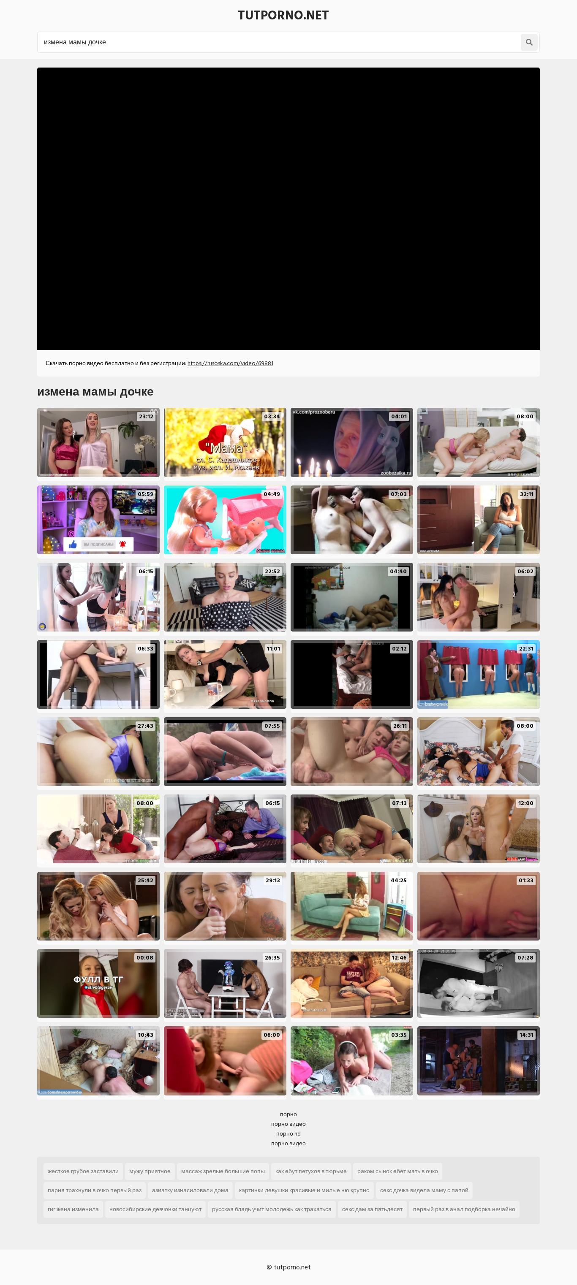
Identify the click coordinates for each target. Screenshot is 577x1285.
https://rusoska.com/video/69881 (230, 363)
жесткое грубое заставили (83, 1171)
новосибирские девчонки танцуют (155, 1209)
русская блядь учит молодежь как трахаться (272, 1209)
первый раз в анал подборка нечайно (464, 1209)
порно (288, 1114)
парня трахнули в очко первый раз (95, 1190)
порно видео (288, 1124)
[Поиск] (529, 42)
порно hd (288, 1134)
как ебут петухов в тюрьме (311, 1171)
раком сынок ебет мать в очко (397, 1171)
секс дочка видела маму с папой (424, 1190)
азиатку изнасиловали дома (190, 1190)
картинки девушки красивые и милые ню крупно (304, 1190)
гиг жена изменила (73, 1209)
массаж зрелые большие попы (223, 1171)
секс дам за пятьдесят (372, 1209)
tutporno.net (283, 15)
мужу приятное (150, 1171)
